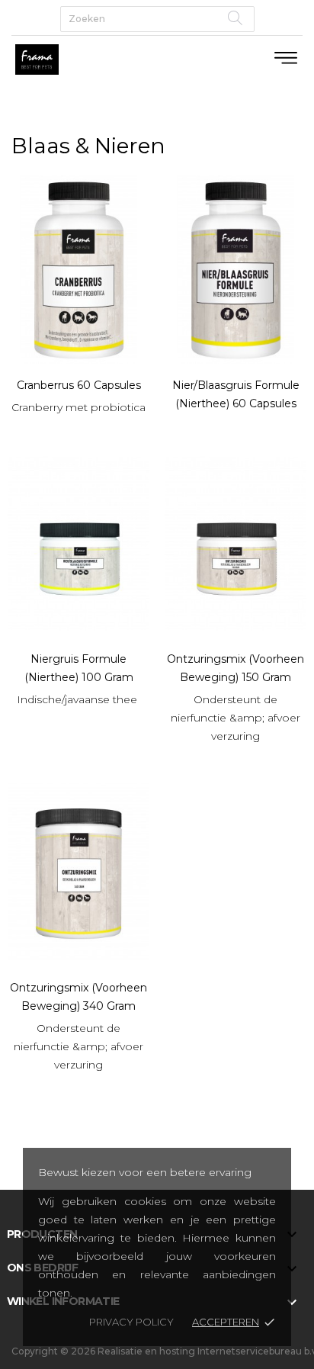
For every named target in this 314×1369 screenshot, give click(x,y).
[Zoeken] (235, 18)
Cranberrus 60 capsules (79, 385)
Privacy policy (131, 1322)
